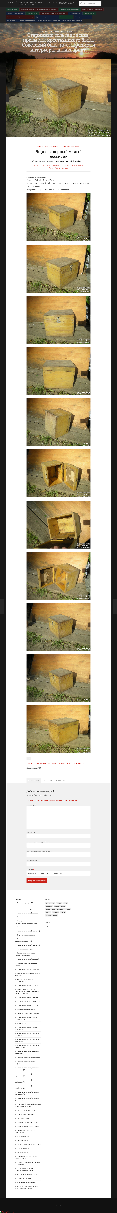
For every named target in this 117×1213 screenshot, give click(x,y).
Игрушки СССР (22, 1023)
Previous (7, 98)
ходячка (48, 915)
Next (109, 98)
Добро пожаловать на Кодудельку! (58, 31)
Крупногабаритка (32, 13)
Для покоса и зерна (75, 13)
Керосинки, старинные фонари (69, 9)
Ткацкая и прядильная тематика (92, 9)
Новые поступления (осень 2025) (28, 945)
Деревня (59, 903)
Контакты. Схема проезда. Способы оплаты (31, 3)
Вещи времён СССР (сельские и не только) (20, 17)
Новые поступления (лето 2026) (28, 913)
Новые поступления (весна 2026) (28, 931)
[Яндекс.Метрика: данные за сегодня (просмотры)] (7, 1212)
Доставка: (30, 869)
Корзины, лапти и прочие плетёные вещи (53, 13)
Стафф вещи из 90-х (24, 1178)
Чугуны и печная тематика (15, 13)
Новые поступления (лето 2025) (28, 959)
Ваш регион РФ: (32, 860)
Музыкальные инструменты (26, 909)
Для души (50, 2)
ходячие (63, 912)
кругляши (60, 909)
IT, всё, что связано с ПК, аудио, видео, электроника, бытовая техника (59, 20)
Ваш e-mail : (38, 842)
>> (28, 758)
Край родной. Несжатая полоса (27, 1174)
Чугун (65, 903)
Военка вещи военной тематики (28, 1013)
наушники (55, 912)
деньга (63, 906)
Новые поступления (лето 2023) (28, 1005)
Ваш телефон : (39, 851)
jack (53, 903)
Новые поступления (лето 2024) (28, 985)
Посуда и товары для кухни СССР (28, 1001)
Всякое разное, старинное (83, 17)
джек (53, 909)
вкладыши (49, 906)
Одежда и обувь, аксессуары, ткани (46, 17)
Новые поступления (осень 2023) (28, 997)
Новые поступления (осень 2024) (28, 969)
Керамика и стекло (66, 17)
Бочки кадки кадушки (24, 917)
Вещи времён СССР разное (26, 1009)
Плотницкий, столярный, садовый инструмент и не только (38, 9)
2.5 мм (48, 903)
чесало (55, 915)
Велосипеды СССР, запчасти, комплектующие (21, 20)
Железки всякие (89, 13)
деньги (48, 909)
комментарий (31, 805)
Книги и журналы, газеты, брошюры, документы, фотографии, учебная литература (27, 991)
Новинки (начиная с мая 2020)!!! (28, 1057)
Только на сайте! (12, 9)
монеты (48, 912)
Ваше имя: (31, 832)
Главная (11, 2)
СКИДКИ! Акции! (23, 1118)
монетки (67, 909)
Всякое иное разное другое (26, 1182)
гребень (56, 906)
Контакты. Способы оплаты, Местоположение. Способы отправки (58, 166)
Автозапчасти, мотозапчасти (27, 927)
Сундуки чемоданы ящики (26, 935)
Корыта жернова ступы (25, 949)
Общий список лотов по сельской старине (66, 2)
